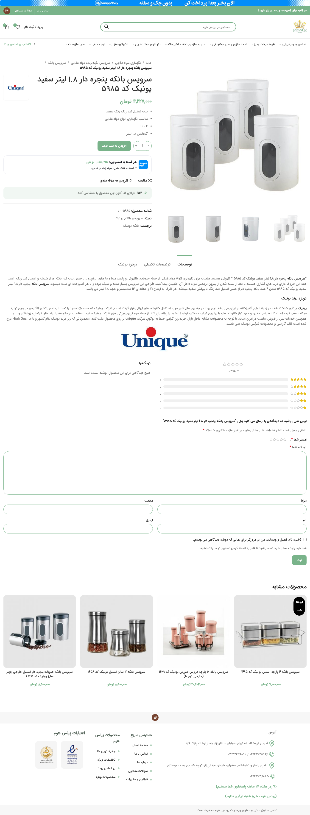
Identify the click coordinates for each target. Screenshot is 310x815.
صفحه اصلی (140, 745)
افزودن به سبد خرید (114, 145)
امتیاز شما (299, 439)
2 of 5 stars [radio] (281, 439)
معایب (148, 500)
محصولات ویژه (105, 776)
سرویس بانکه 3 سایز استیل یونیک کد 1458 (116, 671)
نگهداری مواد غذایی (128, 62)
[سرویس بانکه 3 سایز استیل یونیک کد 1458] (116, 631)
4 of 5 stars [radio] (274, 439)
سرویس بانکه (57, 62)
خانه (149, 62)
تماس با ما (141, 753)
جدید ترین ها (106, 751)
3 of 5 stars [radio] (277, 439)
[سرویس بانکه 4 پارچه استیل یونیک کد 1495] (270, 631)
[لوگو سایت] (300, 26)
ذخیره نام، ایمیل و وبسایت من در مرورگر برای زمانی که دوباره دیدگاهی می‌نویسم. (247, 539)
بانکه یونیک (131, 225)
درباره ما (142, 762)
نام (305, 520)
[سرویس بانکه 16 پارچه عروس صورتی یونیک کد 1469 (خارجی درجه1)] (193, 631)
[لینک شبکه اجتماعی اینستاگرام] (6, 10)
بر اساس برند (106, 768)
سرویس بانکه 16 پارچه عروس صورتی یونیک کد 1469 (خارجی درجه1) (193, 674)
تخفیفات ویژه (106, 759)
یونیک (119, 218)
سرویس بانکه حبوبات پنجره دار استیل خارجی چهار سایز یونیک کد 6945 (40, 674)
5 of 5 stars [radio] (271, 439)
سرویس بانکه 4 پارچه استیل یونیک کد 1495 (270, 671)
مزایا (304, 500)
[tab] (184, 262)
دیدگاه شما (298, 447)
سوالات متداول (138, 770)
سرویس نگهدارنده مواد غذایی (90, 62)
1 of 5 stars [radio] (284, 439)
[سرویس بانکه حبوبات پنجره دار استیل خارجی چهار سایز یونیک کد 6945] (39, 631)
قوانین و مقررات (137, 779)
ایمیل (149, 520)
